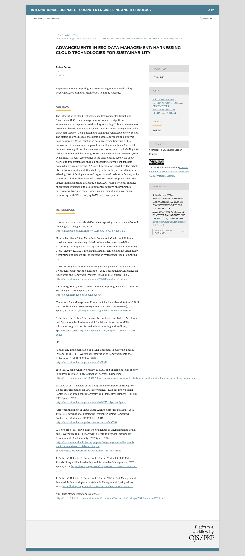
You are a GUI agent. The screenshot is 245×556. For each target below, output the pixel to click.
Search (207, 18)
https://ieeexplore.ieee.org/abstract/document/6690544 (86, 422)
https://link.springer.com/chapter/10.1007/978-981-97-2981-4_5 (90, 230)
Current (36, 18)
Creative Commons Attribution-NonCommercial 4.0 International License (169, 171)
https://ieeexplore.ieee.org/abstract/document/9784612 (102, 310)
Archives (53, 18)
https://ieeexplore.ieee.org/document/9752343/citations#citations (92, 279)
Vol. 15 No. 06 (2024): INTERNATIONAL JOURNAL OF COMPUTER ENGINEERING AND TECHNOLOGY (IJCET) (114, 38)
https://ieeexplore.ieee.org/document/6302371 (81, 362)
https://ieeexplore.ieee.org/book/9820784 (79, 294)
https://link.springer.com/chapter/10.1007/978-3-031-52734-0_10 (97, 486)
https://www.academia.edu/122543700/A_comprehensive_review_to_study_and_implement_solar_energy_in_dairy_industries (125, 378)
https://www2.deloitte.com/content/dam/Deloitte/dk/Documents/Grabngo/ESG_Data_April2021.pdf (110, 498)
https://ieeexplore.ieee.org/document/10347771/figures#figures (91, 402)
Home (59, 35)
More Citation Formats (163, 231)
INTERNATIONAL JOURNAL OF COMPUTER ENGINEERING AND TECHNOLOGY (91, 10)
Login (211, 9)
